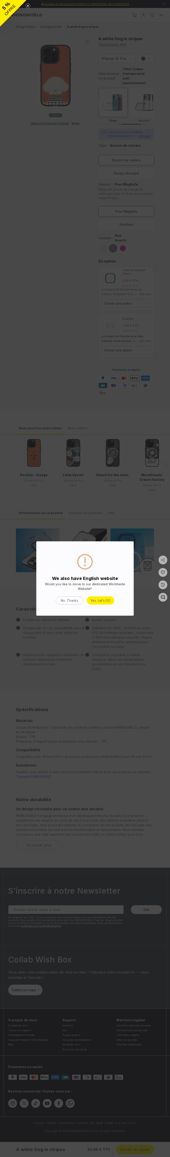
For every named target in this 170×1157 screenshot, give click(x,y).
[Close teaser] (28, 6)
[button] (13, 13)
